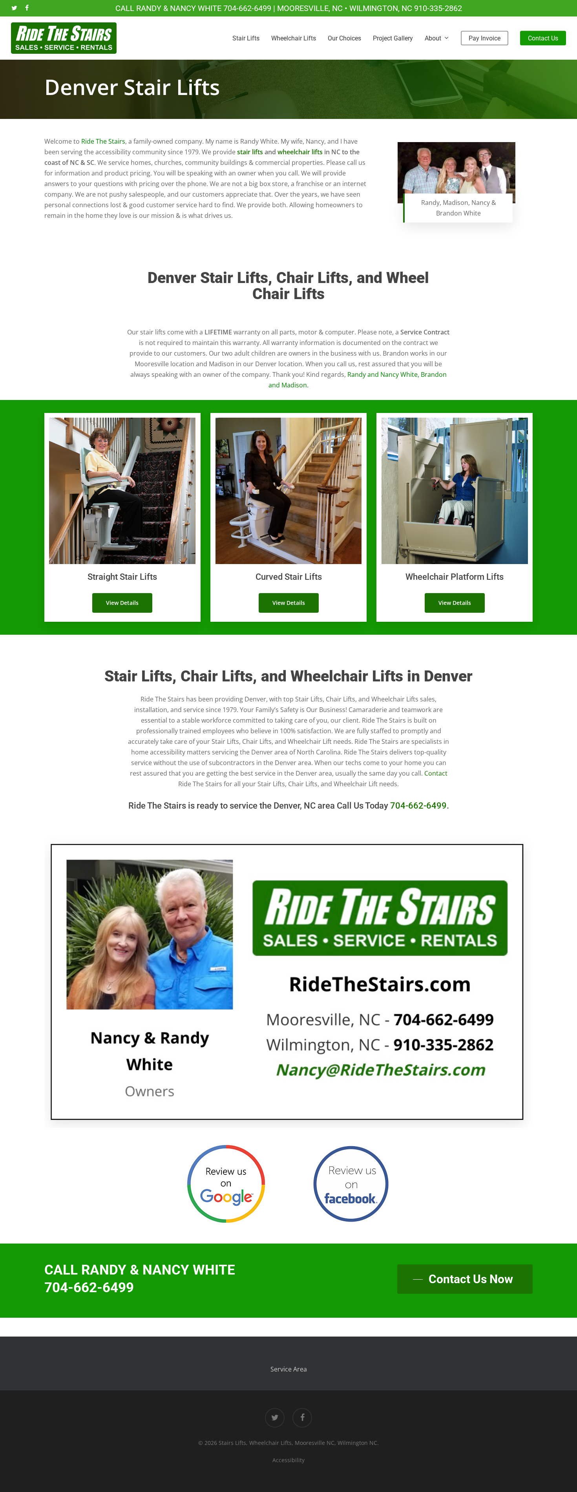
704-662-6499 (247, 8)
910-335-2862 (438, 8)
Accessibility (288, 1460)
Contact (435, 773)
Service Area (288, 1369)
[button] (122, 603)
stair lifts (250, 152)
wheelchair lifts (300, 152)
